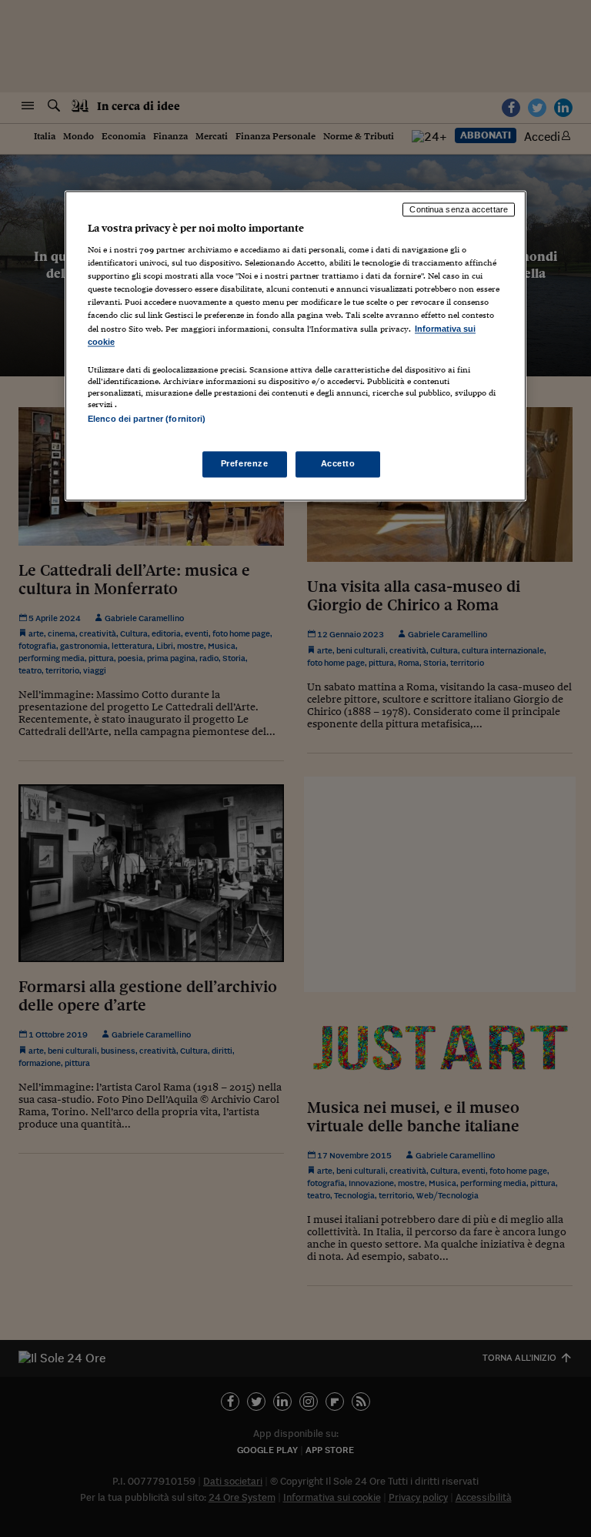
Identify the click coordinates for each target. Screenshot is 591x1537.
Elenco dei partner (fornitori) (146, 418)
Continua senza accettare (458, 209)
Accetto (338, 463)
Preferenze (245, 463)
